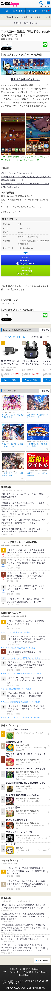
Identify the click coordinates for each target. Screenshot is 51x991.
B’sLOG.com (24, 975)
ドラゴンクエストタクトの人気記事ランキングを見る (21, 717)
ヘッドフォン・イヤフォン (14, 336)
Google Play (25, 271)
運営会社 (36, 969)
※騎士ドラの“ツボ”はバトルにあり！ (17, 173)
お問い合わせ (15, 969)
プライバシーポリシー (12, 972)
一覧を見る (44, 330)
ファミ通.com (41, 972)
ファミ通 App (10, 4)
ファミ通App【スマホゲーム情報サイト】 (17, 17)
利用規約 (26, 969)
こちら (18, 211)
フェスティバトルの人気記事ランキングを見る (19, 648)
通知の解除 (28, 972)
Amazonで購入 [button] (10, 380)
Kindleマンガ (36, 336)
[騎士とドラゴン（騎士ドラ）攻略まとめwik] (25, 73)
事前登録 (17, 22)
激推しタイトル (30, 22)
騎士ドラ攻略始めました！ (25, 79)
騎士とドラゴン (8, 303)
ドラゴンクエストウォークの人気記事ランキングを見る (22, 673)
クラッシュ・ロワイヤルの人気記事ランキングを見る (21, 658)
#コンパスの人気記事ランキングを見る (16, 632)
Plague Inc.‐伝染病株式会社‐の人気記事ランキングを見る (22, 702)
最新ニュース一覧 (44, 17)
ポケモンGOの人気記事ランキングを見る (17, 689)
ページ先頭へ (43, 960)
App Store (25, 260)
